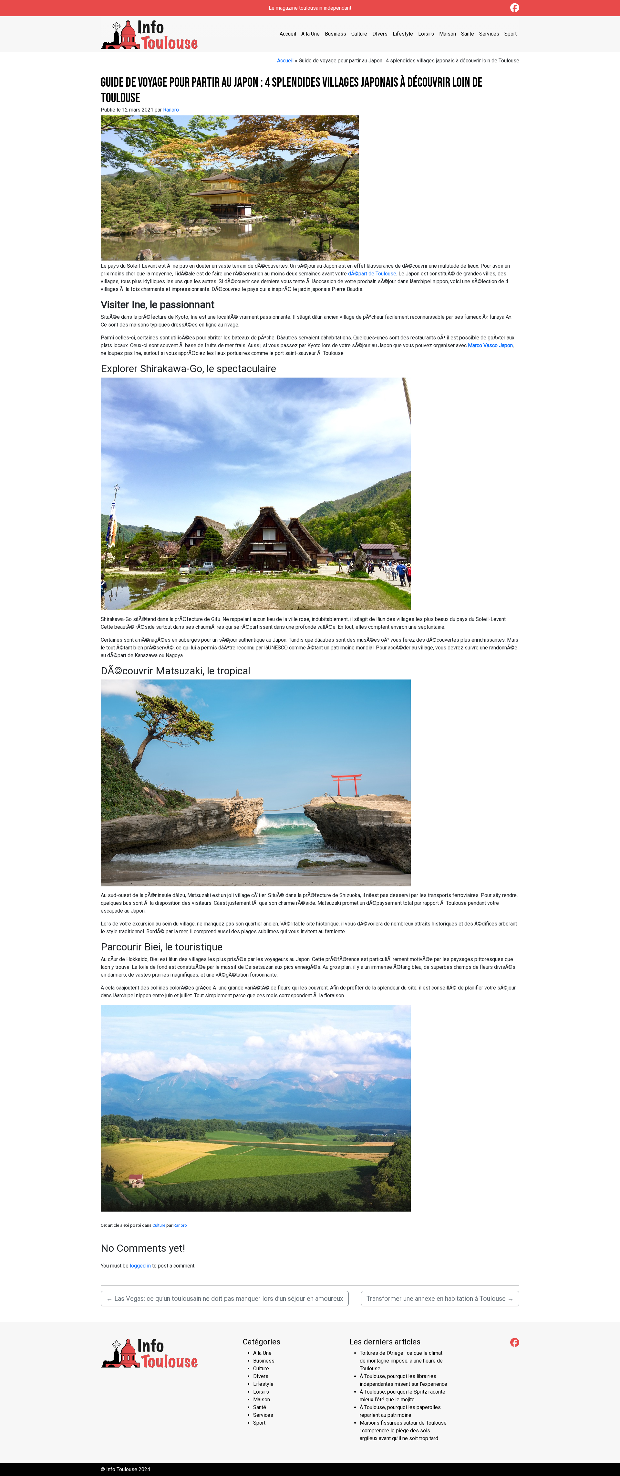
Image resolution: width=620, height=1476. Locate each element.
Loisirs (426, 34)
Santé (467, 34)
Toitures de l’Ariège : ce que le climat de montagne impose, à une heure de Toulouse (401, 1361)
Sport (510, 34)
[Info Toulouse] (149, 33)
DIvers (380, 34)
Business (335, 34)
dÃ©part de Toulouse (372, 274)
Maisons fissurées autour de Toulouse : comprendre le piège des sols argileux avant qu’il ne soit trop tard (403, 1430)
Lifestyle (403, 34)
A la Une (310, 34)
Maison (447, 34)
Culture (359, 34)
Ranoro (171, 110)
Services (489, 34)
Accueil (288, 34)
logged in (140, 1266)
